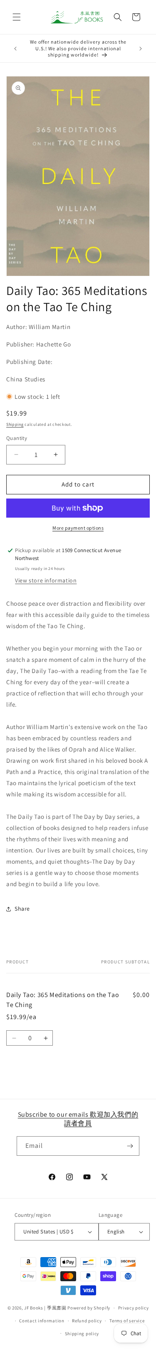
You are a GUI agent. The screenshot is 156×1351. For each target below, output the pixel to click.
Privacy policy (133, 1308)
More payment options (78, 528)
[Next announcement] (140, 48)
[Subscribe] (130, 1146)
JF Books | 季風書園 (45, 1308)
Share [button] (22, 908)
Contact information (41, 1321)
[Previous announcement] (15, 48)
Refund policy (87, 1321)
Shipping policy (82, 1333)
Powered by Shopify (88, 1308)
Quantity (16, 438)
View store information (46, 580)
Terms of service (126, 1321)
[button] (16, 17)
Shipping (15, 424)
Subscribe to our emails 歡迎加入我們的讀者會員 (78, 1118)
